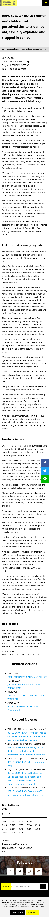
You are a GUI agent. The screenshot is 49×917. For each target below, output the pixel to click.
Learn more (17, 912)
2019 (29, 821)
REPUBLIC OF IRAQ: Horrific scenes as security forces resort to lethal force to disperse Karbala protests (26, 736)
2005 (21, 832)
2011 (12, 828)
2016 (12, 825)
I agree (31, 912)
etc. (4, 851)
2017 (4, 825)
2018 (37, 821)
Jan (3, 813)
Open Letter (25, 847)
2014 (29, 825)
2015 (21, 825)
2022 (4, 821)
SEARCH (6, 886)
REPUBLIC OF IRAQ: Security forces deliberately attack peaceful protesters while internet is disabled (26, 751)
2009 (29, 828)
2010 (21, 828)
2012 (4, 828)
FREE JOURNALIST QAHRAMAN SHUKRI (27, 677)
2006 (12, 832)
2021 (12, 821)
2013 (37, 825)
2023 (4, 808)
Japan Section (9, 847)
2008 (37, 828)
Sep (10, 813)
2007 (4, 832)
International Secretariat (32, 49)
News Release (13, 49)
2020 (21, 821)
